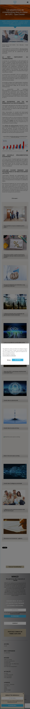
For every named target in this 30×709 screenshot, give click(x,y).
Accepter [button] (18, 359)
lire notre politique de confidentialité (9, 355)
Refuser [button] (9, 360)
